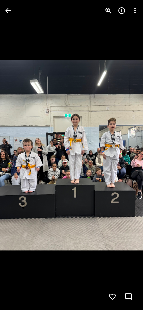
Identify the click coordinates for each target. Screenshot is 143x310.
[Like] (112, 297)
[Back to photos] (8, 11)
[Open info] (121, 10)
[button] (18, 155)
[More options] (135, 10)
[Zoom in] (108, 10)
